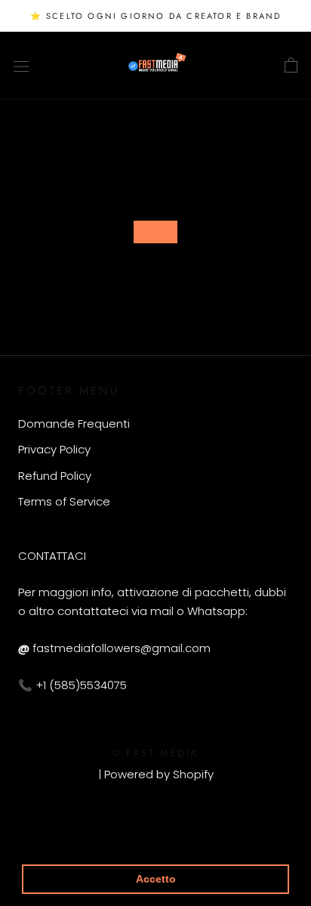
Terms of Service (64, 501)
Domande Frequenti (74, 423)
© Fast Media (155, 753)
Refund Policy (54, 476)
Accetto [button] (156, 879)
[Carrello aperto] (291, 65)
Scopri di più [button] (57, 839)
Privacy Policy (54, 449)
